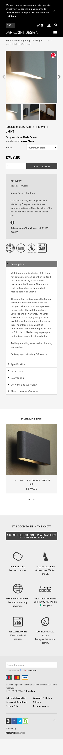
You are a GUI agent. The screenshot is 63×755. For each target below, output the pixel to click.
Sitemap (37, 702)
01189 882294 (15, 691)
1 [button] (29, 500)
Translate (31, 670)
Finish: (9, 147)
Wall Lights (38, 40)
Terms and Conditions (16, 702)
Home (8, 40)
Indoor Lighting (22, 40)
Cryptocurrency (41, 706)
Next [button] (59, 77)
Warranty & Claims (42, 698)
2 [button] (34, 500)
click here (11, 16)
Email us (30, 228)
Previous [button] (3, 77)
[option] (31, 77)
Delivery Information (16, 698)
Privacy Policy (13, 706)
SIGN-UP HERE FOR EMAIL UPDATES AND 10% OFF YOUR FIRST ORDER (31, 536)
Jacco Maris (27, 140)
